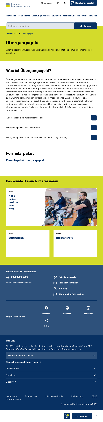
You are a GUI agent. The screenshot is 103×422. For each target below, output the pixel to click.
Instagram (88, 313)
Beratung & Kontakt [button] (41, 15)
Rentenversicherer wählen (20, 355)
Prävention (11, 15)
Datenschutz (31, 396)
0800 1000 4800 (19, 276)
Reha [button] (20, 15)
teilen (46, 326)
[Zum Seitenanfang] (97, 416)
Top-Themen (12, 368)
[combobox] (40, 25)
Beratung (63, 288)
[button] (46, 3)
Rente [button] (27, 15)
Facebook (46, 313)
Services (11, 375)
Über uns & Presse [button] (71, 15)
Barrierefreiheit (13, 399)
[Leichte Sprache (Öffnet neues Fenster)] (64, 3)
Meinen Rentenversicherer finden (22, 362)
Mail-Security (77, 396)
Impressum (11, 396)
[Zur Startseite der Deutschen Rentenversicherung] (18, 5)
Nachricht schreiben (68, 282)
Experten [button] (56, 15)
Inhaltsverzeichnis (54, 396)
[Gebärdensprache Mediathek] (57, 3)
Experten (11, 381)
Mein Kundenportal (84, 2)
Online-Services (89, 15)
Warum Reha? (12, 33)
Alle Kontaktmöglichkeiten (71, 294)
